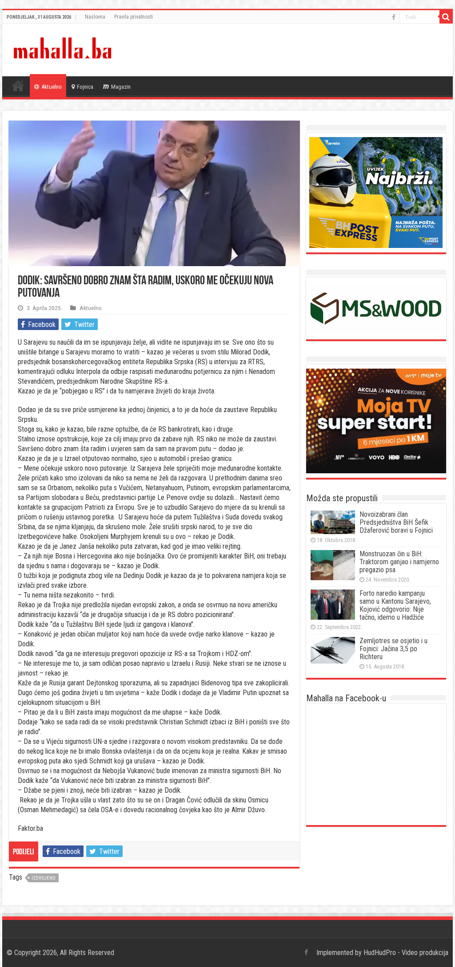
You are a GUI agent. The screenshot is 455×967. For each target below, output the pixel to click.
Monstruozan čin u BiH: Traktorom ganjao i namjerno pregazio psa (399, 562)
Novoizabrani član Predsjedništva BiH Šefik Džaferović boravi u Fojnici (396, 522)
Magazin (121, 86)
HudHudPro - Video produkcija (405, 952)
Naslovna (95, 17)
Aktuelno (51, 86)
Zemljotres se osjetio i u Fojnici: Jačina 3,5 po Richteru (393, 649)
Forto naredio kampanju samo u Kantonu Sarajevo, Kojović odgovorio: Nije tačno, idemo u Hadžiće (395, 605)
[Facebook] (393, 17)
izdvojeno (44, 878)
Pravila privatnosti (133, 17)
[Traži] (446, 17)
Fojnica (85, 86)
